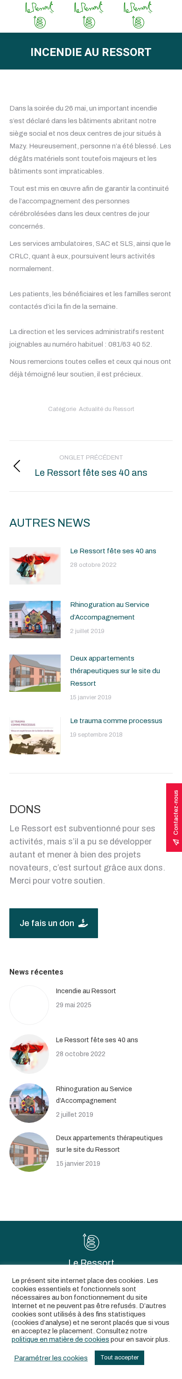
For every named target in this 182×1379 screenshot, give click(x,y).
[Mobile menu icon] (167, 17)
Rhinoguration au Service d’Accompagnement (109, 611)
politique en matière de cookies (60, 1339)
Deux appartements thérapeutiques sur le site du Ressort (115, 671)
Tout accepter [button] (119, 1357)
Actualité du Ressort (106, 409)
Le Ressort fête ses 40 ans (113, 551)
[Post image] (35, 566)
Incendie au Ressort (86, 991)
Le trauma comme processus (116, 720)
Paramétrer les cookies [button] (51, 1358)
